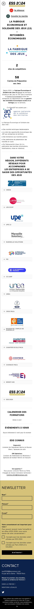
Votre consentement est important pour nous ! (17, 526)
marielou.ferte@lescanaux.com (17, 475)
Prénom (5, 504)
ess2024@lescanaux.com (11, 571)
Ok (17, 606)
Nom (4, 495)
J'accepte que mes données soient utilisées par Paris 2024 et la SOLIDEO (18, 545)
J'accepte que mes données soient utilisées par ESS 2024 (18, 538)
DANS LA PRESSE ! (8, 584)
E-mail (4, 513)
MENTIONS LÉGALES (9, 587)
